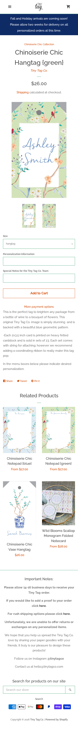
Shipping (23, 92)
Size (5, 236)
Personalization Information (18, 254)
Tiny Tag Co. (39, 70)
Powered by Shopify (56, 719)
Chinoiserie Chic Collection (39, 44)
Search (39, 699)
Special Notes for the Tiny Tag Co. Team (25, 271)
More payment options (39, 306)
